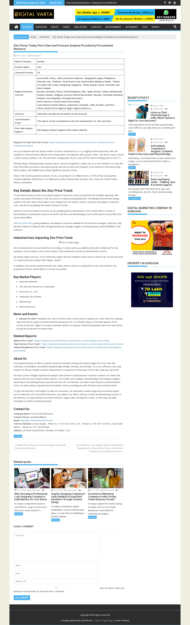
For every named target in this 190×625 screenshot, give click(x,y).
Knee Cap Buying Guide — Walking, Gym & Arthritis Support (95, 2)
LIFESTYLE (96, 27)
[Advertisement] (152, 68)
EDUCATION (41, 27)
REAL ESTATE (80, 27)
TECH (144, 27)
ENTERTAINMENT (113, 27)
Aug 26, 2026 (158, 105)
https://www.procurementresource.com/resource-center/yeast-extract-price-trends (82, 344)
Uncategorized (134, 198)
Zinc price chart (25, 223)
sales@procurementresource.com (36, 420)
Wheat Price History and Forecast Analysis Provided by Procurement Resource (40, 446)
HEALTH (54, 27)
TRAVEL (66, 27)
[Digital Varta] (16, 26)
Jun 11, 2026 (95, 490)
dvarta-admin (34, 490)
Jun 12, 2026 (21, 490)
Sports (155, 27)
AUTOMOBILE (132, 27)
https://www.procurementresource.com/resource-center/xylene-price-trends (72, 340)
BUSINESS (27, 27)
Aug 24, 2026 (158, 139)
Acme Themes (122, 620)
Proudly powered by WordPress (76, 620)
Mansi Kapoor (35, 55)
